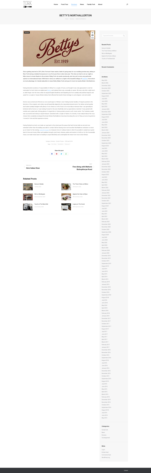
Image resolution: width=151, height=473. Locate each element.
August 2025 (105, 96)
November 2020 (106, 227)
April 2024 (104, 127)
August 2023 (105, 145)
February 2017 (106, 344)
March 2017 (105, 342)
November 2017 (106, 321)
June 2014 (105, 415)
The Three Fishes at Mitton (80, 184)
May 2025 (104, 104)
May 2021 (104, 213)
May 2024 (104, 125)
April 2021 (104, 216)
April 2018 (104, 308)
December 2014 (106, 399)
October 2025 (105, 90)
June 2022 (105, 179)
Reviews (27, 32)
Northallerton (60, 144)
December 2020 (106, 224)
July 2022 (104, 177)
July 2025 (104, 98)
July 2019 (104, 268)
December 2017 (106, 318)
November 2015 (106, 373)
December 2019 (106, 255)
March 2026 (105, 83)
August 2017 (105, 329)
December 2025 (106, 85)
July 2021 (104, 208)
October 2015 (105, 376)
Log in (103, 449)
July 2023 (104, 148)
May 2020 (104, 242)
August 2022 (105, 174)
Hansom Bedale (39, 184)
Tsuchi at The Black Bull (41, 204)
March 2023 (105, 159)
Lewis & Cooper (44, 130)
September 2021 (106, 203)
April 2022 (104, 185)
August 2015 (105, 381)
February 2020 (106, 250)
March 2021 (105, 219)
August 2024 (105, 117)
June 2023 (105, 151)
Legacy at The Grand (79, 204)
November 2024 (106, 111)
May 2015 (104, 389)
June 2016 (105, 365)
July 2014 (104, 412)
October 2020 (105, 229)
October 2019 (105, 261)
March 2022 (105, 187)
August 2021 (105, 206)
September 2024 (106, 114)
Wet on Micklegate (39, 194)
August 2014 (105, 410)
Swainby (84, 78)
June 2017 (105, 334)
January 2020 (105, 253)
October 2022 (105, 172)
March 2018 (105, 310)
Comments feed (106, 455)
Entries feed (105, 452)
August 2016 (105, 360)
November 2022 (106, 169)
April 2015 (104, 391)
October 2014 (105, 404)
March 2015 (105, 394)
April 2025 (104, 106)
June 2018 (105, 302)
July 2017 (104, 331)
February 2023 (106, 161)
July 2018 (104, 300)
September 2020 (106, 232)
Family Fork (105, 430)
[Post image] (28, 186)
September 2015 (106, 378)
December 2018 (106, 287)
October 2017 (105, 323)
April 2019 (104, 276)
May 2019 (104, 274)
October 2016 (105, 355)
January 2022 (105, 193)
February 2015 (106, 397)
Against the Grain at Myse (80, 194)
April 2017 (104, 339)
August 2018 (105, 297)
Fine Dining (53, 144)
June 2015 (105, 386)
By (60, 141)
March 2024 (105, 130)
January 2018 (105, 316)
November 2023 (106, 138)
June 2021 (105, 211)
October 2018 (105, 292)
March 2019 (105, 279)
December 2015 (106, 370)
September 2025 (106, 93)
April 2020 (104, 245)
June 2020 (105, 240)
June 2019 (105, 271)
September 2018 (106, 295)
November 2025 (106, 88)
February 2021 (106, 221)
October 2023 (105, 140)
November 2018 (106, 289)
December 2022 (106, 166)
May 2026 (104, 80)
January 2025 (105, 109)
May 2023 (104, 153)
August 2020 (105, 234)
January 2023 (105, 164)
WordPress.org (106, 457)
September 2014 (106, 407)
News (103, 432)
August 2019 (105, 266)
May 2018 (104, 305)
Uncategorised (106, 437)
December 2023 (106, 135)
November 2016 (106, 352)
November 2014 (106, 402)
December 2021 (106, 195)
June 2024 (105, 122)
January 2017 (105, 347)
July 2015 (104, 384)
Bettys (49, 90)
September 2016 (106, 357)
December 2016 (106, 350)
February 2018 (106, 313)
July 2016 (104, 363)
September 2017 (106, 326)
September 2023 (106, 143)
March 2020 (105, 247)
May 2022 (104, 182)
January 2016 (105, 368)
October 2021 (105, 200)
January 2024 (105, 132)
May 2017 (104, 336)
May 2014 (104, 418)
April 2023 (104, 156)
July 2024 (104, 119)
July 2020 (104, 237)
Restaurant (67, 144)
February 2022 (106, 190)
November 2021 (106, 198)
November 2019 (106, 258)
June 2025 (105, 101)
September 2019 (106, 263)
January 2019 (105, 284)
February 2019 (106, 282)
